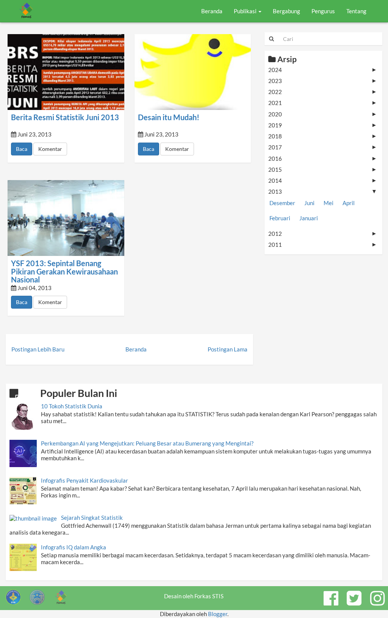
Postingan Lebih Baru (37, 349)
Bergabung (286, 11)
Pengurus (323, 11)
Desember (282, 202)
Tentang (356, 11)
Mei (328, 202)
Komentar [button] (50, 149)
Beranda (211, 11)
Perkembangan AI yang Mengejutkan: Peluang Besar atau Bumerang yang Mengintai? (147, 443)
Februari (279, 218)
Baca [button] (21, 149)
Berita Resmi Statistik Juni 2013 (65, 117)
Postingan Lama (227, 349)
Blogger (217, 613)
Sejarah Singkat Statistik (92, 517)
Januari (308, 218)
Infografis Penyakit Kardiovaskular (84, 480)
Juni (309, 202)
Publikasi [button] (246, 11)
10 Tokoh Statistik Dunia (71, 406)
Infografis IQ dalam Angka (73, 547)
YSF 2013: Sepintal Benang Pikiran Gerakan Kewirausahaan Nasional (64, 271)
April (349, 202)
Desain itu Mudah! (168, 117)
